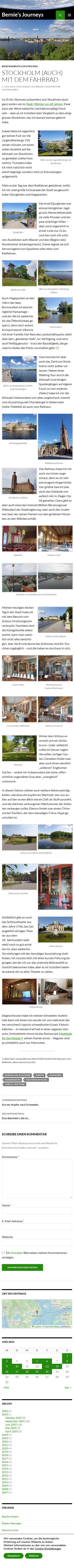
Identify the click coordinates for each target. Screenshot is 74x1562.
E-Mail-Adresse (13, 1221)
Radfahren (55, 1075)
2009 (5, 1485)
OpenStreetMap (52, 1326)
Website (7, 1237)
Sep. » (68, 1387)
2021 (5, 1444)
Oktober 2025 (13, 1417)
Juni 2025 (11, 1424)
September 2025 (15, 1421)
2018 (5, 1455)
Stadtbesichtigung (36, 1079)
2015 (5, 1465)
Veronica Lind (10, 1530)
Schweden (37, 86)
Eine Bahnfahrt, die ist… (16, 1116)
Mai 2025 (11, 1428)
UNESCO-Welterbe (15, 1084)
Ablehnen (34, 1555)
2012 (5, 1475)
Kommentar (10, 1157)
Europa (40, 1075)
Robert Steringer (11, 1523)
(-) (10, 1414)
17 (16, 1371)
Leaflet (37, 1326)
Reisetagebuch (11, 66)
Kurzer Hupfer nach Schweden (20, 1102)
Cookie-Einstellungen (48, 1549)
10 (16, 1366)
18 (26, 1371)
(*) (57, 348)
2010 (5, 1482)
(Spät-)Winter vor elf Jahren (44, 104)
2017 (5, 1458)
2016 (5, 1461)
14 (57, 1366)
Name (6, 1205)
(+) (10, 1411)
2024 (5, 1434)
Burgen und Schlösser (17, 1075)
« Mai (6, 1387)
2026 (5, 1411)
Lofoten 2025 (29, 66)
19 (37, 1371)
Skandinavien (12, 1079)
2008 (5, 1489)
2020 (5, 1448)
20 (47, 1371)
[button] (37, 1312)
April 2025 (11, 1431)
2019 (5, 1451)
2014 (5, 1468)
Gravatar (16, 1252)
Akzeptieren (13, 1555)
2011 (5, 1478)
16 (6, 1371)
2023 (5, 1438)
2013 (5, 1472)
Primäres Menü (69, 15)
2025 (5, 1414)
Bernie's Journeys (22, 14)
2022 (5, 1441)
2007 (5, 1492)
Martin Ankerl (10, 1516)
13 (47, 1366)
